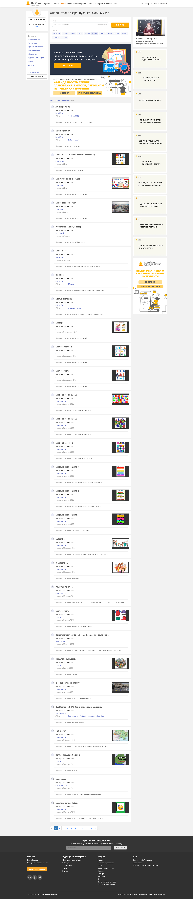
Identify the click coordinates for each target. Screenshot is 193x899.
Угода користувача (124, 894)
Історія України (33, 72)
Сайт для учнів (146, 4)
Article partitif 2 (63, 107)
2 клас (72, 34)
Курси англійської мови (107, 882)
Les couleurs (61, 251)
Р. (56, 329)
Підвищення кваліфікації (77, 4)
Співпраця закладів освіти (37, 863)
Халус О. (59, 617)
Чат (91, 3)
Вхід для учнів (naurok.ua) (142, 860)
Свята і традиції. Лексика (68, 755)
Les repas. (60, 323)
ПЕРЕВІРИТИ (120, 847)
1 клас (65, 34)
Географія (31, 65)
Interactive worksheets (106, 885)
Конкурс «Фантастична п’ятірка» (145, 866)
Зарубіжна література (36, 58)
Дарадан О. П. (61, 641)
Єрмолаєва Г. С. (61, 713)
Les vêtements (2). (64, 347)
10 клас (56, 37)
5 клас (94, 34)
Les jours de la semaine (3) (68, 467)
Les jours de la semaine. (67, 515)
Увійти (37, 26)
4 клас (87, 34)
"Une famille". (62, 563)
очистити (103, 25)
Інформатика (32, 54)
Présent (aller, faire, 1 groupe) (69, 227)
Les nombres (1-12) (65, 443)
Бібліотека (55, 4)
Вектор (65, 871)
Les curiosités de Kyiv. (66, 203)
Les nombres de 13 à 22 (66, 419)
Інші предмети (37, 76)
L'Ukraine (60, 275)
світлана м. (60, 257)
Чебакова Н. (60, 185)
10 (91, 828)
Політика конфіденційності (156, 894)
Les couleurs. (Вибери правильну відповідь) (76, 155)
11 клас (64, 37)
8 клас (116, 34)
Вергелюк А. (60, 161)
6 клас (102, 34)
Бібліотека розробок (106, 863)
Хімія (29, 69)
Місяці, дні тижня (64, 299)
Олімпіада (108, 4)
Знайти (120, 25)
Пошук (54, 21)
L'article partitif (63, 131)
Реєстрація (162, 4)
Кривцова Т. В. (61, 593)
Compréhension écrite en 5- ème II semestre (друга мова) (82, 635)
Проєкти (101, 871)
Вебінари (65, 863)
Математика (32, 43)
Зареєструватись (37, 20)
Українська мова (34, 50)
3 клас (80, 34)
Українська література (36, 47)
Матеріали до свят (140, 863)
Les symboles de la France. (68, 179)
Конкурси (99, 4)
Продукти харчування (66, 659)
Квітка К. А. (60, 281)
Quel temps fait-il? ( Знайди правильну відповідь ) (79, 707)
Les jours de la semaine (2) (68, 491)
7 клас (109, 34)
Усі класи (56, 34)
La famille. (60, 539)
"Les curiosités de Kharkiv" (68, 683)
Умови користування (139, 894)
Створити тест (67, 66)
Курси (64, 868)
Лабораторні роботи (106, 868)
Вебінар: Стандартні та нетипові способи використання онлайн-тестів (149, 41)
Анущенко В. (60, 233)
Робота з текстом (64, 587)
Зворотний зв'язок (37, 869)
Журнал (47, 4)
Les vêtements (62, 611)
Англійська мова (34, 39)
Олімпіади (101, 876)
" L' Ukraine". (61, 731)
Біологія (31, 61)
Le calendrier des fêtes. (67, 803)
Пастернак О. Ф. (61, 785)
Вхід (155, 4)
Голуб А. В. (59, 113)
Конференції (67, 866)
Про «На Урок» (33, 860)
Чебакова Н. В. (61, 401)
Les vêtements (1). (64, 371)
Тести (63, 4)
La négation (61, 779)
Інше (115, 4)
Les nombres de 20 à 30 (66, 395)
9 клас (124, 34)
